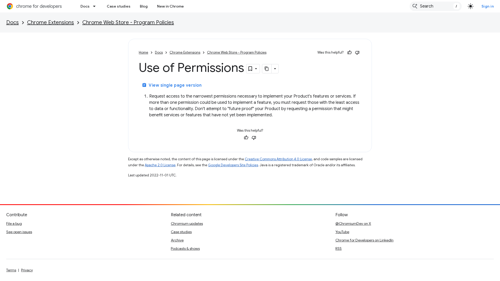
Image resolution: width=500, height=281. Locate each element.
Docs (85, 6)
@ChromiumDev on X (353, 223)
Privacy (27, 270)
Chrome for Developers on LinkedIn (364, 240)
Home (143, 52)
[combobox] (436, 6)
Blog (144, 6)
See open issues (19, 231)
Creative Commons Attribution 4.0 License (278, 159)
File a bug (14, 223)
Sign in (488, 6)
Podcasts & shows (185, 248)
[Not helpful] (357, 52)
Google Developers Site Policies (233, 165)
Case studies (118, 6)
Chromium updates (187, 223)
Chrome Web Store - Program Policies (128, 22)
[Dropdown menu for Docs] (96, 6)
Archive (177, 240)
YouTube (342, 231)
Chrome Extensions (50, 22)
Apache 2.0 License (160, 165)
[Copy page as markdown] (267, 68)
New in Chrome (170, 6)
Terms (11, 270)
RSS (338, 248)
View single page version (172, 85)
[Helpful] (349, 52)
